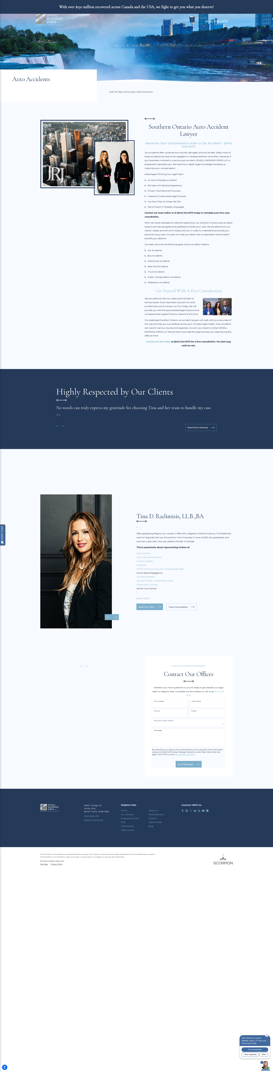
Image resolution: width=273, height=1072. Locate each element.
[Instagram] (187, 811)
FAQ (123, 822)
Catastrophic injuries (147, 584)
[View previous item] (57, 425)
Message (158, 730)
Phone (157, 711)
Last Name (196, 701)
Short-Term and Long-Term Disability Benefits (160, 569)
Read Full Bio (143, 598)
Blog (151, 826)
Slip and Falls (143, 553)
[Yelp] (199, 811)
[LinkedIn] (195, 811)
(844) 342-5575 (216, 21)
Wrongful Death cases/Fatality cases (154, 580)
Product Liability (144, 561)
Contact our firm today (158, 341)
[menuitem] (132, 810)
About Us (153, 810)
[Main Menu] (66, 20)
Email (193, 711)
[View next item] (62, 425)
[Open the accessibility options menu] (4, 1067)
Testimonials (155, 822)
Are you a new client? (164, 721)
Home (124, 810)
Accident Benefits (145, 576)
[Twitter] (191, 811)
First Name (159, 701)
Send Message (185, 764)
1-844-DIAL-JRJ (91, 816)
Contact (153, 818)
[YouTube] (203, 811)
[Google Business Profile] (207, 811)
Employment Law (130, 818)
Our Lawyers (127, 814)
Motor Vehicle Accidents (148, 557)
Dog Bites (141, 565)
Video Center (127, 830)
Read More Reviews (197, 427)
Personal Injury (156, 814)
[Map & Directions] (93, 820)
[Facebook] (182, 811)
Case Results (127, 826)
